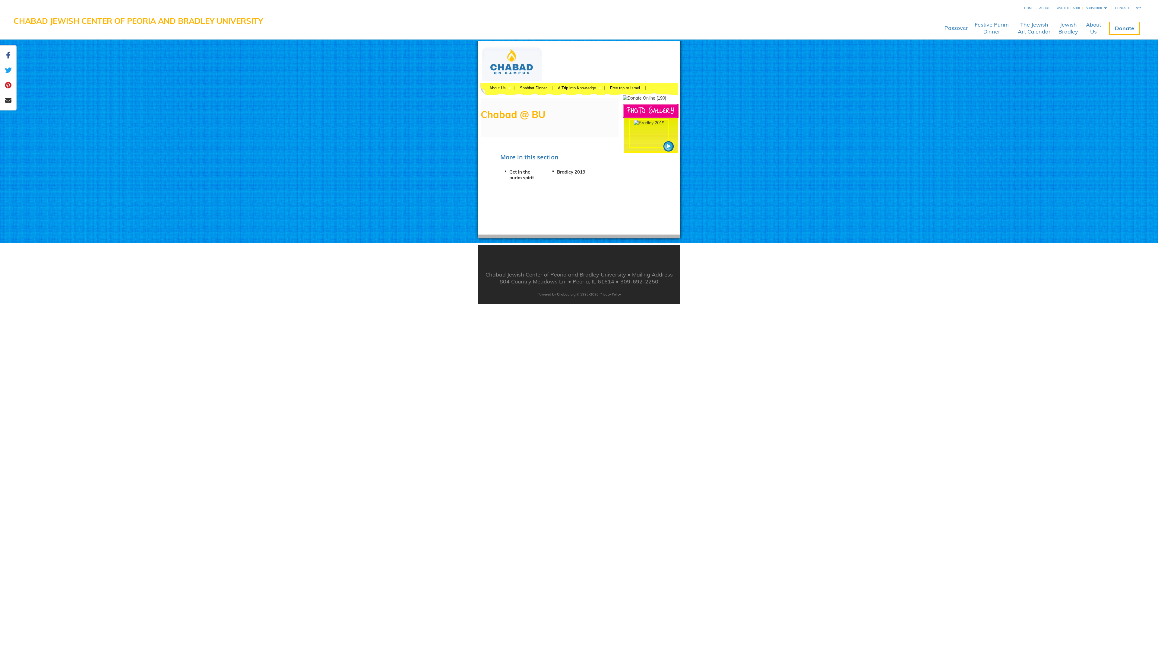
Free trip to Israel (625, 88)
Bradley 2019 (571, 172)
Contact (1122, 8)
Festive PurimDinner (992, 28)
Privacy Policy (610, 294)
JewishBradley (1068, 28)
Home (1028, 8)
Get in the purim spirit (521, 175)
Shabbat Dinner (533, 88)
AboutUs (1093, 28)
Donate (1124, 28)
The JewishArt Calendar (1034, 28)
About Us (497, 88)
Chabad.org (566, 294)
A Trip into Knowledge (577, 88)
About (1044, 8)
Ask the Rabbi (1068, 8)
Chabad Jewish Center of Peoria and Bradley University (138, 21)
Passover (956, 27)
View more (669, 146)
